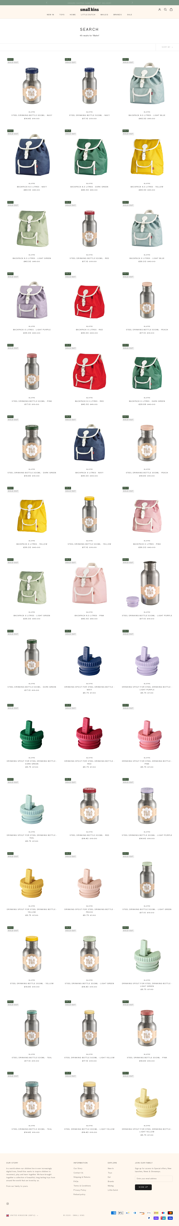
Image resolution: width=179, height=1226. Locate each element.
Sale (129, 15)
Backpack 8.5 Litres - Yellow (147, 187)
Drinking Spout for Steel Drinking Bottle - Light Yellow (147, 1131)
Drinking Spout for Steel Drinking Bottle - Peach (89, 911)
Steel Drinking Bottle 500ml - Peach (147, 330)
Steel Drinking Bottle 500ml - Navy (89, 115)
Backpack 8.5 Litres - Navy (32, 187)
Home (73, 15)
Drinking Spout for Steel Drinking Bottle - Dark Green (32, 762)
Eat (109, 1177)
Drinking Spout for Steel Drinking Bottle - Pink (147, 762)
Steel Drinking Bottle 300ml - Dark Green (32, 473)
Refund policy (79, 1194)
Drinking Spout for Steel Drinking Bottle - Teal (32, 837)
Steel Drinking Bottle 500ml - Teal (32, 1058)
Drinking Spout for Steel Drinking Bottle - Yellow (32, 911)
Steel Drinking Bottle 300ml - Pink (147, 1058)
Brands (117, 15)
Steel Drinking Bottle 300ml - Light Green (89, 983)
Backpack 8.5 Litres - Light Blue (147, 115)
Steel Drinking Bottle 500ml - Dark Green (32, 687)
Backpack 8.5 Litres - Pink (89, 616)
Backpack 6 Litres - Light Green (32, 616)
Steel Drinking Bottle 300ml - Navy (32, 115)
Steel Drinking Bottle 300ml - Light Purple (147, 835)
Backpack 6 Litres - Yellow (32, 544)
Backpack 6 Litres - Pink (147, 544)
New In (50, 15)
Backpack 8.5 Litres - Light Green (32, 258)
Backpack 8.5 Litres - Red (89, 401)
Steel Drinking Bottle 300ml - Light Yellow (89, 1129)
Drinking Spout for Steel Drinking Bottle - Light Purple (147, 688)
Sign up (143, 1187)
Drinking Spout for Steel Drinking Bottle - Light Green (147, 985)
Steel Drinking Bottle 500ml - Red (89, 258)
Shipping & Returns (82, 1177)
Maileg (104, 15)
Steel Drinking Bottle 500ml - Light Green (147, 909)
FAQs (76, 1181)
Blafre (32, 112)
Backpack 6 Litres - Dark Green (147, 401)
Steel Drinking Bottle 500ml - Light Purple (147, 616)
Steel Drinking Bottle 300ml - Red (89, 835)
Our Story (78, 1168)
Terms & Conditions (82, 1186)
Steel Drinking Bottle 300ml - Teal (32, 1129)
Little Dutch (88, 15)
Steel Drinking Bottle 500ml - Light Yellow (89, 1058)
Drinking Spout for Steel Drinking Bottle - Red (89, 762)
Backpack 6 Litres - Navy (89, 473)
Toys (62, 15)
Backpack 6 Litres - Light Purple (32, 330)
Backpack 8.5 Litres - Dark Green (89, 187)
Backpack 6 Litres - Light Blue (147, 258)
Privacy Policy (80, 1190)
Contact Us (78, 1173)
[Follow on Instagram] (7, 1203)
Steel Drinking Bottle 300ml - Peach (147, 473)
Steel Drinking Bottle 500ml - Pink (32, 401)
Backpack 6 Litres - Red (89, 330)
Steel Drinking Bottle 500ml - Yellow (89, 544)
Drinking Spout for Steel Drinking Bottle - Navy (89, 688)
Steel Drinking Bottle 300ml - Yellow (32, 983)
